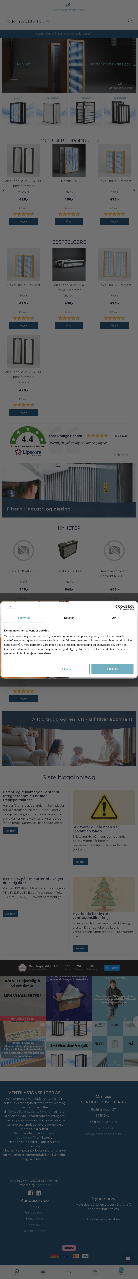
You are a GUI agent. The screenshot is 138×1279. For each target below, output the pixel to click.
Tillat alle (112, 669)
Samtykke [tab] (24, 617)
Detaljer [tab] (69, 617)
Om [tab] (114, 617)
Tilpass (66, 669)
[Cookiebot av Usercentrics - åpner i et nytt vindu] (118, 607)
